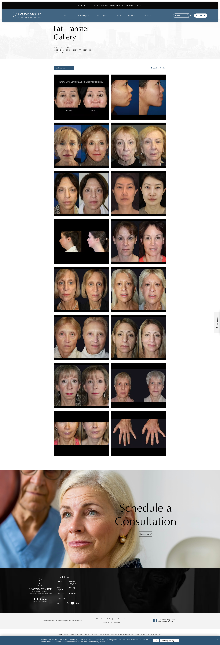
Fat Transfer (60, 53)
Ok (156, 640)
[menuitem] (58, 603)
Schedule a (145, 514)
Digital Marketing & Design (167, 620)
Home (56, 47)
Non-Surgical (101, 15)
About (66, 15)
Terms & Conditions (120, 619)
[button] (182, 16)
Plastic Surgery (83, 15)
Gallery (118, 15)
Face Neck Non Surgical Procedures (72, 50)
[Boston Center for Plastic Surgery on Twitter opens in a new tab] (67, 603)
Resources (132, 15)
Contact (147, 15)
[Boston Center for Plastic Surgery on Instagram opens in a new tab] (58, 603)
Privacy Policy (107, 622)
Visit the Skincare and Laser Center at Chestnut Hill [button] (115, 6)
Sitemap (117, 622)
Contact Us (144, 534)
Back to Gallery (159, 68)
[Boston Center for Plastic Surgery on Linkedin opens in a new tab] (77, 603)
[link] (40, 600)
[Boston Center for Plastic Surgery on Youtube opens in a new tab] (72, 603)
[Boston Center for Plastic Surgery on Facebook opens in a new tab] (63, 603)
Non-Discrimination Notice (102, 619)
